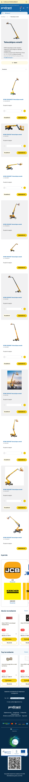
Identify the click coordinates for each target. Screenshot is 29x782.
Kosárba (9, 639)
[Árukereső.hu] (14, 729)
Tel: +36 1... (7, 698)
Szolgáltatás (16, 712)
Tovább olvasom (8, 57)
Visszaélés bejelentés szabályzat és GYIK (14, 773)
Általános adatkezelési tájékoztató (12, 716)
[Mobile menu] (20, 10)
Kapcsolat (24, 716)
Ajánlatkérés (21, 117)
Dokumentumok (15, 714)
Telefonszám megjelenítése (17, 698)
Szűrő (15, 62)
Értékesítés (23, 712)
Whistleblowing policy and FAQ (14, 775)
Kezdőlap (3, 16)
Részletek (12, 582)
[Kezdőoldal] (14, 707)
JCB (12, 580)
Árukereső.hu (14, 731)
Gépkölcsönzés (7, 712)
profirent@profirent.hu (16, 702)
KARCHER (12, 601)
